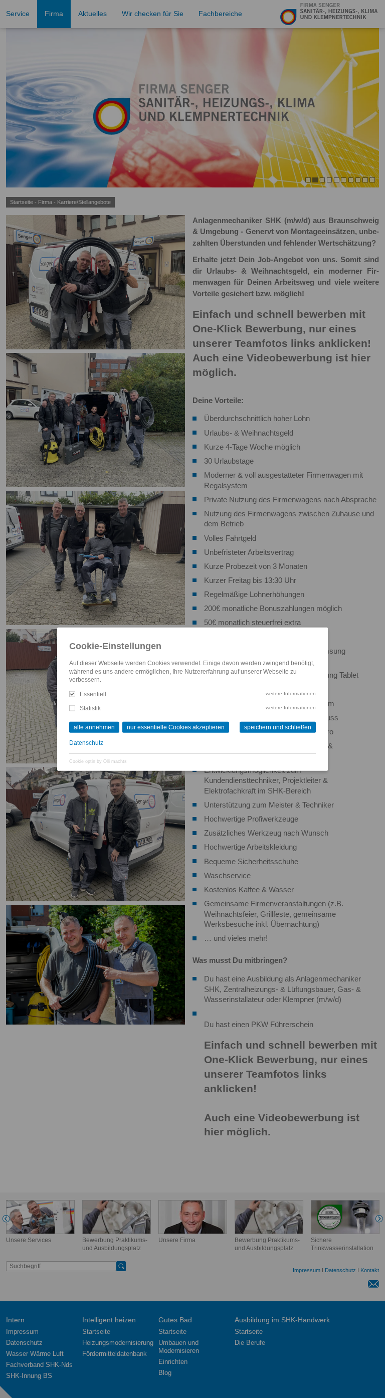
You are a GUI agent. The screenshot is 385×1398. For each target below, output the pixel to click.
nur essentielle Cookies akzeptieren (176, 726)
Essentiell (93, 693)
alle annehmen (94, 726)
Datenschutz (86, 742)
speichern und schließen (277, 726)
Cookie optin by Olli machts (98, 760)
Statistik (90, 708)
